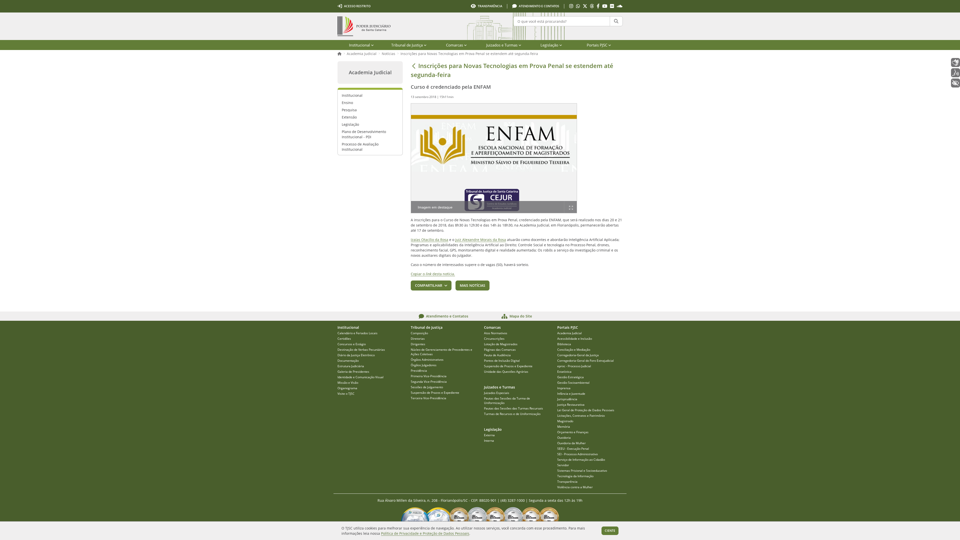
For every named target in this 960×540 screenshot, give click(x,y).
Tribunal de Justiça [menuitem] (407, 45)
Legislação (350, 124)
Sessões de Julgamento (427, 387)
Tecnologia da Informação (575, 476)
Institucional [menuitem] (359, 45)
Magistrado (565, 421)
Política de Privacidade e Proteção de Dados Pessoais (425, 533)
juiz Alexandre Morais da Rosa (480, 239)
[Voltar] (414, 65)
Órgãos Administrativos (427, 360)
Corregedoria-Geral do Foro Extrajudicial (585, 360)
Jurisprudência (567, 399)
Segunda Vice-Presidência (429, 382)
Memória (563, 426)
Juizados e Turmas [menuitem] (502, 45)
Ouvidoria (564, 438)
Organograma (347, 388)
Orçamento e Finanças (572, 432)
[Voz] (955, 72)
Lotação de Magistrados (501, 344)
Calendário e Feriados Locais (358, 333)
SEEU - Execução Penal (573, 448)
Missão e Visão (348, 382)
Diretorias (418, 338)
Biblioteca (564, 344)
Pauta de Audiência (497, 355)
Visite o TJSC (346, 394)
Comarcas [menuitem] (454, 45)
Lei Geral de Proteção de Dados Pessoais (585, 410)
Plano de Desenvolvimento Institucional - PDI (364, 134)
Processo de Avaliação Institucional (360, 147)
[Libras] (955, 62)
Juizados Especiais (496, 393)
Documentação (348, 360)
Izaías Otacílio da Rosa (429, 239)
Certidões (344, 338)
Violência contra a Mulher (575, 487)
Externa (489, 435)
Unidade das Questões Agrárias (506, 372)
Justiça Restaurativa (570, 404)
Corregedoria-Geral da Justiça (578, 355)
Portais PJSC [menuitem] (597, 45)
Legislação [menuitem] (549, 45)
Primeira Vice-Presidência (428, 376)
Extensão (349, 117)
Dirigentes (418, 344)
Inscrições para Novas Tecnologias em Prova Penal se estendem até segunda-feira (469, 53)
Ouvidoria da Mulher (571, 443)
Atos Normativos (495, 333)
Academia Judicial (361, 53)
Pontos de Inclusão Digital (502, 360)
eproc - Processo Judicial (574, 366)
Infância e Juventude (571, 394)
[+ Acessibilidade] (955, 83)
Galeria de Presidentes (353, 372)
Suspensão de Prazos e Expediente (435, 392)
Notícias (388, 53)
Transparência (567, 482)
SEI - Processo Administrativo (577, 454)
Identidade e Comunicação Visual (361, 377)
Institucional (352, 95)
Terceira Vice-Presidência (428, 398)
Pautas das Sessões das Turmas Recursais (513, 408)
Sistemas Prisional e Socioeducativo (582, 470)
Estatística (564, 372)
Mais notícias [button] (472, 285)
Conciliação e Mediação (573, 350)
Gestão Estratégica (570, 377)
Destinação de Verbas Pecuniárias (361, 350)
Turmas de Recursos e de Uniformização (512, 414)
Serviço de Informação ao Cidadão (581, 460)
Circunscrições (494, 338)
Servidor (563, 465)
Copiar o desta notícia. (433, 274)
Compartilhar (428, 285)
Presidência (419, 370)
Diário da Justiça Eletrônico (356, 355)
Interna (489, 440)
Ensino (347, 102)
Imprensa (563, 388)
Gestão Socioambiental (573, 382)
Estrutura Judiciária (351, 366)
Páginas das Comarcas (500, 350)
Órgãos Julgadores (423, 365)
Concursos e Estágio (352, 344)
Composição (419, 333)
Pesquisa (349, 110)
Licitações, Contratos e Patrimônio (581, 416)
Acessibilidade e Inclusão (574, 338)
